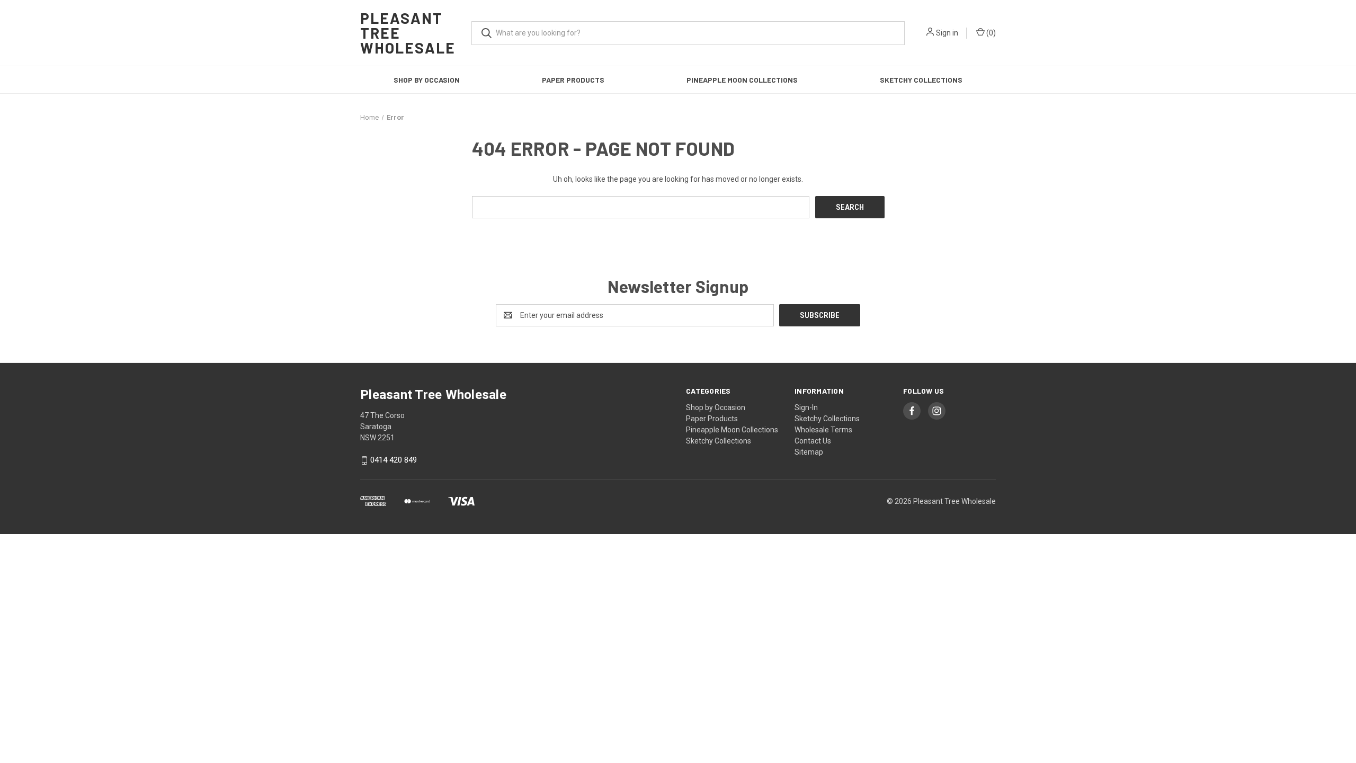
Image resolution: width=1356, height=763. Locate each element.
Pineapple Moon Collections (742, 79)
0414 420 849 (393, 460)
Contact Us (813, 441)
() (990, 33)
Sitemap (809, 452)
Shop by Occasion (427, 79)
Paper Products (573, 79)
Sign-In (806, 407)
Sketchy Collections (921, 79)
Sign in (947, 33)
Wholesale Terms (823, 429)
